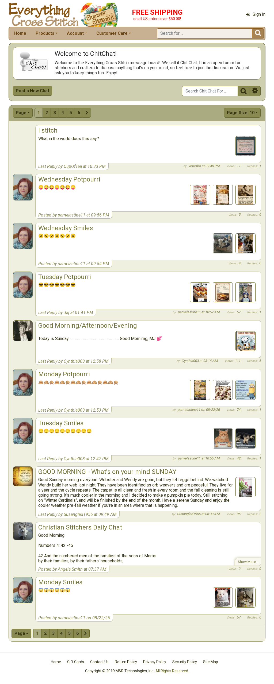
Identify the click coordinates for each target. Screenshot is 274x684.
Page (21, 112)
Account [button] (75, 33)
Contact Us (99, 662)
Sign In (259, 14)
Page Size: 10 (240, 112)
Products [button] (45, 33)
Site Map (210, 662)
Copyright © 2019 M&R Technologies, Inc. (119, 671)
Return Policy (126, 662)
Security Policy (184, 662)
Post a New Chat (32, 90)
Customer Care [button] (112, 33)
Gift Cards (75, 662)
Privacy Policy (154, 662)
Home (20, 33)
